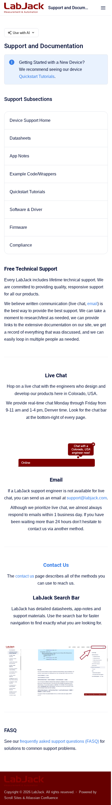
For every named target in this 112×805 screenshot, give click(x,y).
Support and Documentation (69, 7)
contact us (24, 576)
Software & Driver (26, 209)
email (92, 303)
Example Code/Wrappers (33, 174)
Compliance (21, 245)
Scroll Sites (13, 798)
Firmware (18, 227)
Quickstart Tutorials (36, 76)
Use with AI (21, 33)
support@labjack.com (87, 498)
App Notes (19, 156)
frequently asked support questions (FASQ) (59, 741)
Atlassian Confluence (42, 798)
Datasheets (20, 138)
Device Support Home (30, 120)
